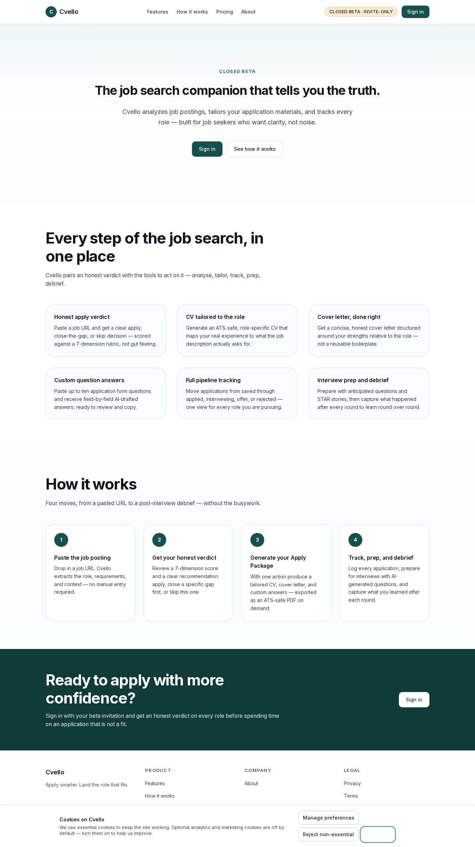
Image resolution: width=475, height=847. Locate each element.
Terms (351, 796)
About (248, 12)
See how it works (255, 149)
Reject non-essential (328, 834)
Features (157, 12)
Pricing (224, 12)
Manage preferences (328, 818)
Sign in (415, 12)
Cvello (63, 11)
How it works (192, 12)
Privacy (352, 783)
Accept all (377, 834)
